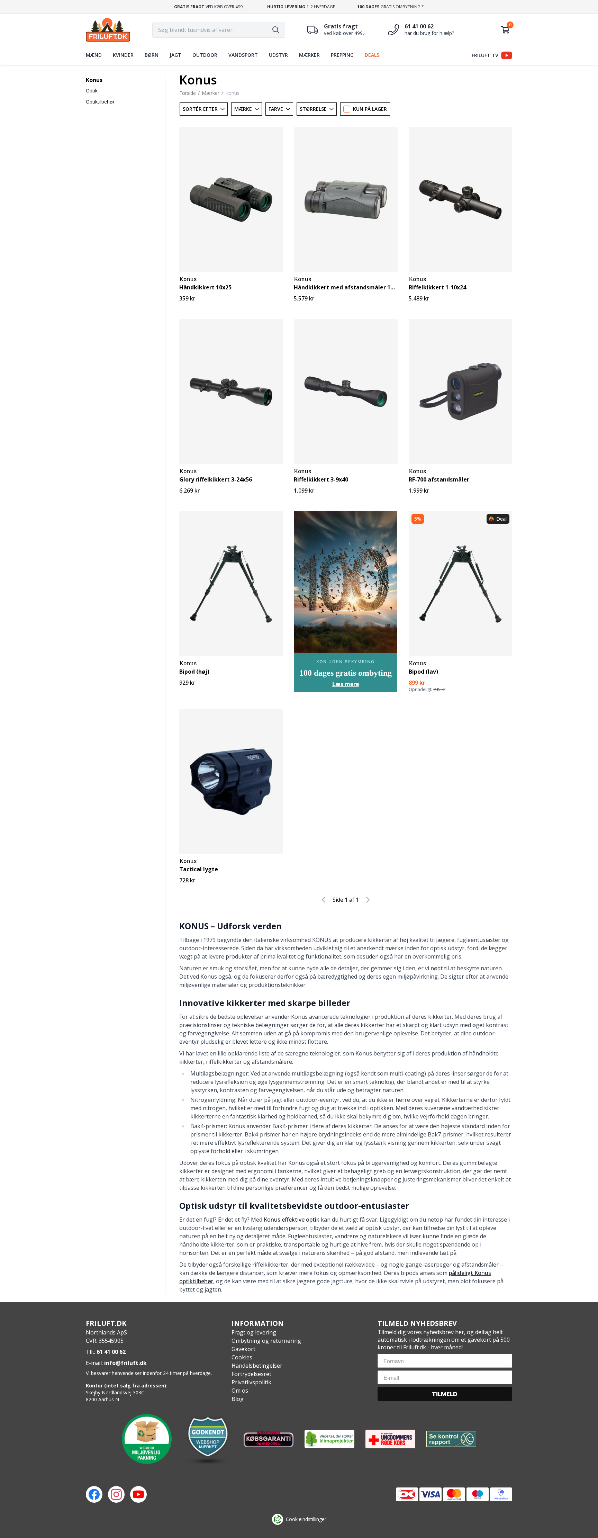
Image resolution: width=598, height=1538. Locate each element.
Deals (372, 55)
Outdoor (204, 55)
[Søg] (276, 30)
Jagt (175, 55)
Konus (94, 80)
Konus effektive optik (292, 1219)
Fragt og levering (254, 1332)
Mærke (243, 109)
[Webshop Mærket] (208, 1439)
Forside (187, 93)
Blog (238, 1399)
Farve (276, 109)
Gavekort (243, 1349)
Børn (151, 55)
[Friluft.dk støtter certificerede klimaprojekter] (329, 1439)
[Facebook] (94, 1494)
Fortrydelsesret (251, 1374)
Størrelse (313, 109)
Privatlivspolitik (251, 1382)
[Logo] (108, 30)
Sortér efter (200, 109)
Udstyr (278, 55)
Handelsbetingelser (257, 1365)
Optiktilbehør (100, 101)
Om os (240, 1390)
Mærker (309, 55)
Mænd (94, 55)
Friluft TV (485, 55)
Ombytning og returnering (266, 1340)
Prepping (342, 55)
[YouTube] (138, 1494)
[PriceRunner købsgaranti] (268, 1439)
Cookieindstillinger (306, 1519)
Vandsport (243, 55)
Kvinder (123, 55)
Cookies (242, 1357)
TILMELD (444, 1393)
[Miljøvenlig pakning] (147, 1439)
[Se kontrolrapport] (451, 1439)
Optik (92, 90)
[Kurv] (505, 30)
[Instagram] (116, 1494)
